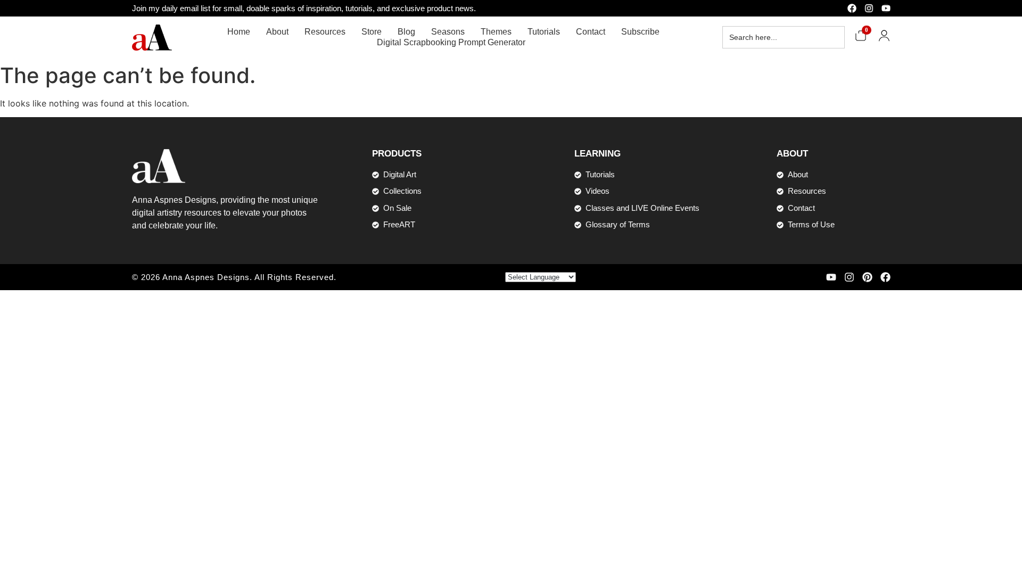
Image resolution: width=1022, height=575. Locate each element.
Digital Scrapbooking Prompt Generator (451, 42)
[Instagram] (868, 8)
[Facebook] (851, 8)
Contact (590, 31)
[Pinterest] (867, 277)
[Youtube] (886, 8)
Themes (496, 31)
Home (238, 31)
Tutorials (544, 31)
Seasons (448, 31)
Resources (324, 31)
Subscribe (640, 31)
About (277, 31)
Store (371, 31)
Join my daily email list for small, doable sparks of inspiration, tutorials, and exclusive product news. (304, 8)
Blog (406, 31)
